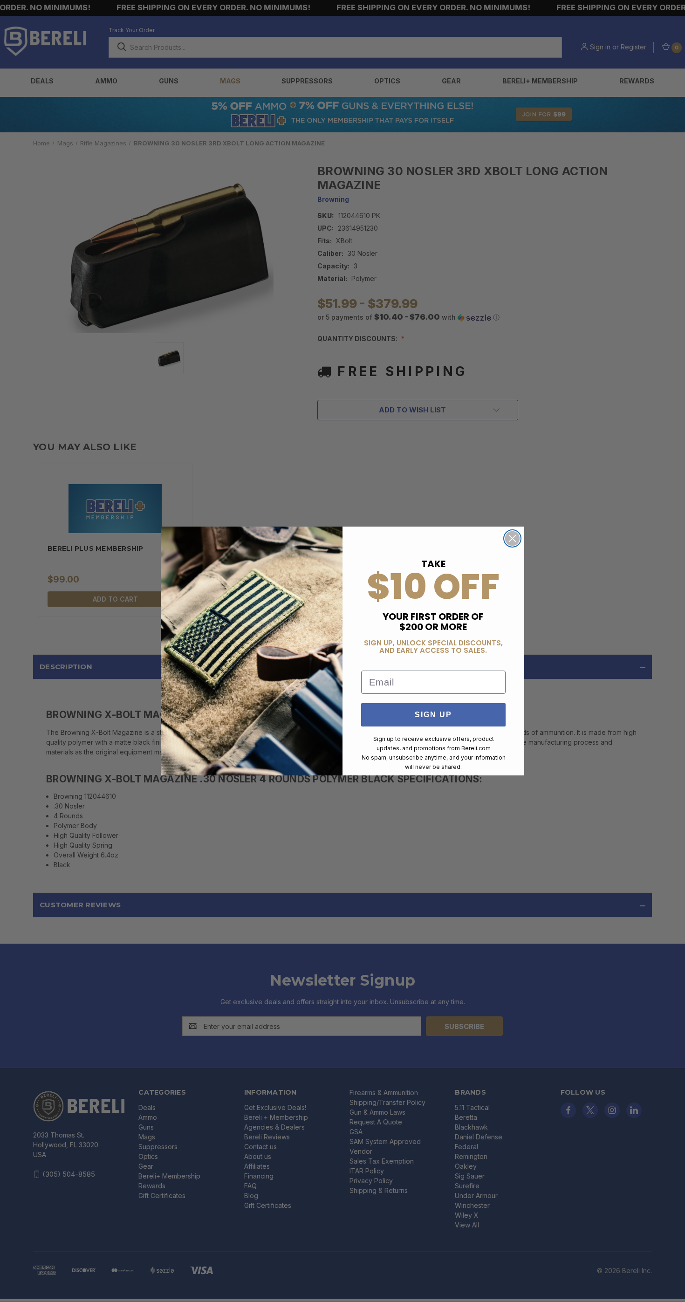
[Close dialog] (512, 538)
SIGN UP (433, 715)
